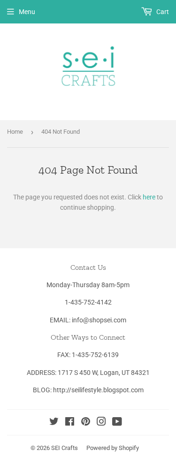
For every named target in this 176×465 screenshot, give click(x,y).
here (149, 197)
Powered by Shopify (112, 447)
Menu (27, 11)
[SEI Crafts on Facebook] (70, 423)
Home (15, 131)
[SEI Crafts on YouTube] (117, 423)
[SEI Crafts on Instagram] (101, 423)
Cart (162, 11)
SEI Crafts (64, 447)
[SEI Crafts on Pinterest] (86, 423)
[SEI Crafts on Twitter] (54, 423)
